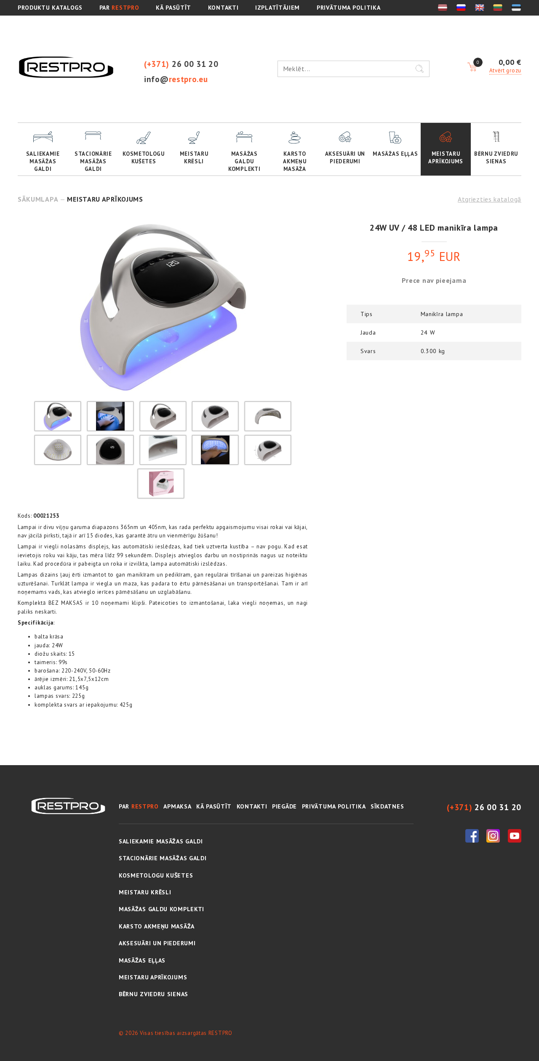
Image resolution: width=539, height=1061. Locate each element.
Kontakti (252, 806)
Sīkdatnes (387, 806)
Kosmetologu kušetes (144, 157)
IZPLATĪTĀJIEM (277, 7)
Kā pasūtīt (214, 806)
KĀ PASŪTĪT (173, 7)
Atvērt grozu (505, 70)
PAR (119, 7)
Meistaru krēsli (194, 157)
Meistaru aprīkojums (445, 157)
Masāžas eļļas (395, 153)
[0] (472, 67)
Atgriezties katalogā (489, 199)
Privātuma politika (349, 7)
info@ (176, 79)
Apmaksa (177, 806)
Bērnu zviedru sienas (496, 157)
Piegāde (284, 806)
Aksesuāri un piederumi (345, 157)
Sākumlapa (38, 199)
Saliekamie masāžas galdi (43, 161)
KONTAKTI (223, 7)
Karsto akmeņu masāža (294, 161)
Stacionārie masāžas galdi (93, 161)
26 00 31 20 (181, 64)
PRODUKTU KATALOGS (50, 7)
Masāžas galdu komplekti (244, 161)
